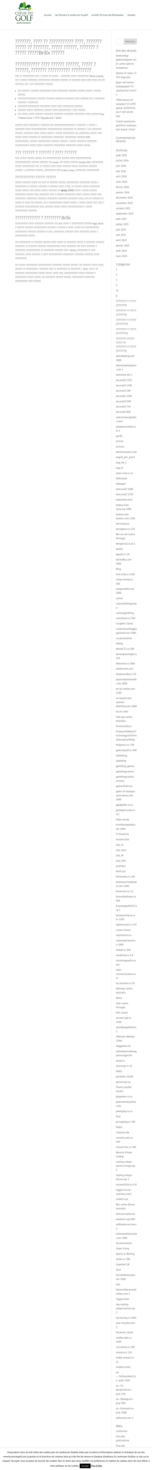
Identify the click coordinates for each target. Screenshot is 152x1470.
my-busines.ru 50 (125, 983)
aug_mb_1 (121, 462)
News (119, 998)
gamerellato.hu (124, 786)
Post (118, 1116)
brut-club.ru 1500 (125, 574)
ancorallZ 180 (123, 390)
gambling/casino (125, 771)
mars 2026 (121, 181)
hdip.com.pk (122, 819)
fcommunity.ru (124, 726)
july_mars (121, 850)
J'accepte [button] (85, 1466)
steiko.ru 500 (123, 1259)
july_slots (121, 860)
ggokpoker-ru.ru (124, 804)
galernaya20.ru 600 (126, 750)
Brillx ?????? (67, 190)
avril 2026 (121, 176)
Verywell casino (124, 1332)
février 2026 (122, 187)
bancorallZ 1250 (124, 494)
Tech (118, 1269)
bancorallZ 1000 (124, 489)
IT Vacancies (122, 834)
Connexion (121, 1431)
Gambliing (121, 755)
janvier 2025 (122, 245)
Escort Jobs (122, 711)
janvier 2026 (122, 192)
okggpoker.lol (123, 1046)
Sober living (122, 1248)
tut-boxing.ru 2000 (126, 1317)
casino (119, 598)
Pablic (119, 1071)
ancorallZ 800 (123, 412)
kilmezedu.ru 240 (125, 876)
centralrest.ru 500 (125, 618)
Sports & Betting (125, 1253)
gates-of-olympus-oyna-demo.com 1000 (126, 795)
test (118, 1284)
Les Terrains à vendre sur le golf (71, 15)
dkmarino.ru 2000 (125, 663)
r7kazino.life (122, 1132)
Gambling (121, 760)
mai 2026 (121, 171)
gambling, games (125, 766)
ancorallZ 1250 (124, 380)
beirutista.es (122, 523)
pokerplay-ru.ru (124, 1111)
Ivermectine (122, 839)
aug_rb (119, 467)
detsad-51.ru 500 (125, 648)
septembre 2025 (125, 213)
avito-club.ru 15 (124, 473)
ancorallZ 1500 (124, 385)
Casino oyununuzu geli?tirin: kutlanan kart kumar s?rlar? (126, 125)
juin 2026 (121, 165)
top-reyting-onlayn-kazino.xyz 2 (125, 1308)
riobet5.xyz (122, 1199)
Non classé (122, 1012)
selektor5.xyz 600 (125, 1219)
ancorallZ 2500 (124, 396)
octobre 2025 (123, 208)
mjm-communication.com (126, 973)
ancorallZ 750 (123, 406)
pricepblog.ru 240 (125, 1121)
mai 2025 (121, 234)
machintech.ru (123, 935)
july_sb (119, 855)
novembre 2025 (124, 203)
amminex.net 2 (124, 374)
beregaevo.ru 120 (125, 529)
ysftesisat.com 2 (124, 1417)
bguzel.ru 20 (122, 554)
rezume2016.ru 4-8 (126, 1184)
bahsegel (121, 483)
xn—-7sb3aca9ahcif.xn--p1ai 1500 (126, 1376)
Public (119, 1127)
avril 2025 (121, 240)
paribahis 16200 (124, 1076)
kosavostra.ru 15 (124, 891)
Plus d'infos (96, 1465)
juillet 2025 (122, 224)
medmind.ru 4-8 (124, 955)
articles (120, 446)
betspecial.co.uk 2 (125, 543)
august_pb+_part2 (125, 457)
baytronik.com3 (124, 499)
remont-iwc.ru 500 (126, 1147)
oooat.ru (120, 1060)
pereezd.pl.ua (123, 1082)
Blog (118, 569)
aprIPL (119, 436)
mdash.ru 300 (123, 950)
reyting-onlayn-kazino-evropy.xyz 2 (125, 1165)
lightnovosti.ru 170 (126, 924)
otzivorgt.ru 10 (124, 1065)
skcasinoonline (124, 1243)
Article (119, 441)
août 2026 (121, 155)
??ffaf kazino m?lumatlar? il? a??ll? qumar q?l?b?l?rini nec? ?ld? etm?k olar (126, 108)
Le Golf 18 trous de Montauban (108, 15)
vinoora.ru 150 (124, 1352)
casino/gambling (125, 613)
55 (117, 290)
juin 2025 (121, 229)
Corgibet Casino (124, 623)
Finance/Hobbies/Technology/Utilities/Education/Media (126, 735)
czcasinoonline (124, 638)
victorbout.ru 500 (125, 1347)
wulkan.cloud (123, 1367)
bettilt (119, 549)
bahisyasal (121, 478)
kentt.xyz (121, 871)
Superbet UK (123, 1264)
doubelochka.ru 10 (126, 674)
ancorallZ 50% (123, 401)
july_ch (120, 844)
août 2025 (121, 219)
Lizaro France (123, 930)
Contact (131, 15)
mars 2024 (121, 256)
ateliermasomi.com (126, 452)
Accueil (47, 15)
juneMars (121, 866)
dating (119, 643)
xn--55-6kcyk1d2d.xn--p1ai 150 (124, 1389)
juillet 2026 (122, 160)
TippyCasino (122, 1299)
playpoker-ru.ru (124, 1096)
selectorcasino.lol (125, 1213)
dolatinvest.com (124, 668)
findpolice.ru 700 (125, 744)
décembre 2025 (124, 197)
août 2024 (121, 250)
